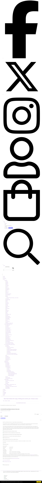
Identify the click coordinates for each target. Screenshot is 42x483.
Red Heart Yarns (8, 337)
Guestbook (4, 393)
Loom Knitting (7, 382)
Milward (7, 304)
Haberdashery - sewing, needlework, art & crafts (11, 386)
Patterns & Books (6, 379)
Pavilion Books (7, 308)
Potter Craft (7, 310)
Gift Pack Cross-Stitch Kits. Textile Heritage (12, 349)
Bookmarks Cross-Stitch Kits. (10, 347)
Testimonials (4, 278)
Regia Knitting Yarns (8, 338)
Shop (4, 279)
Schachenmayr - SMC (8, 314)
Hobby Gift (7, 298)
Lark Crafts (7, 302)
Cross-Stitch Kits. (8, 346)
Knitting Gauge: (4, 452)
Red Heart (7, 311)
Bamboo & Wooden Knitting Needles (13, 373)
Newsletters (4, 392)
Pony (6, 309)
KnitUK (7, 301)
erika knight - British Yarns (9, 334)
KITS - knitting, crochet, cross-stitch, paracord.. (10, 344)
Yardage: (4, 448)
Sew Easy (7, 315)
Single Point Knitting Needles (10, 371)
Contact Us (4, 390)
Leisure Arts (7, 303)
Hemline (7, 296)
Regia (6, 312)
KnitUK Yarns (7, 335)
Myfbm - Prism (7, 306)
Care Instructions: (5, 453)
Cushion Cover (9, 348)
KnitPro (7, 300)
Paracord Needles (8, 377)
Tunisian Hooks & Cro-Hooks (9, 378)
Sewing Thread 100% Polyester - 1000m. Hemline (12, 297)
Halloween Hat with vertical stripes (15, 458)
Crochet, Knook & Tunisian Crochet (10, 380)
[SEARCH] (13, 268)
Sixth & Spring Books (8, 317)
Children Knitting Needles (11, 374)
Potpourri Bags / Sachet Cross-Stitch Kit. (11, 353)
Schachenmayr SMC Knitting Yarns (10, 340)
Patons (7, 307)
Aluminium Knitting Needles (12, 372)
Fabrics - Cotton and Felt (9, 385)
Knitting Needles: (5, 450)
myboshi (7, 305)
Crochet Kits (7, 345)
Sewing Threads (8, 388)
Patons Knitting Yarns (8, 336)
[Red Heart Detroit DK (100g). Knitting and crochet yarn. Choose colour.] (1, 407)
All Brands (6, 280)
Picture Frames (9, 352)
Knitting (7, 381)
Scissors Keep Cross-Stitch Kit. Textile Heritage (12, 354)
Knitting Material (8, 387)
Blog (3, 391)
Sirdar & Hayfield (8, 316)
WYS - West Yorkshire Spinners (9, 342)
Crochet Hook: (4, 449)
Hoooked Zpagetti (8, 299)
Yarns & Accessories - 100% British (10, 343)
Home (4, 277)
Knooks (7, 376)
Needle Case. (8, 351)
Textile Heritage (7, 318)
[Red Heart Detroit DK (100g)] (3, 407)
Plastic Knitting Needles (11, 375)
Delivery (4, 389)
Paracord (7, 383)
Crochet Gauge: (4, 451)
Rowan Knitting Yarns (8, 339)
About (4, 276)
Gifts (6, 355)
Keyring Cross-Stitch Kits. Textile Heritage (11, 350)
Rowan (7, 313)
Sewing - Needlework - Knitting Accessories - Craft (10, 384)
